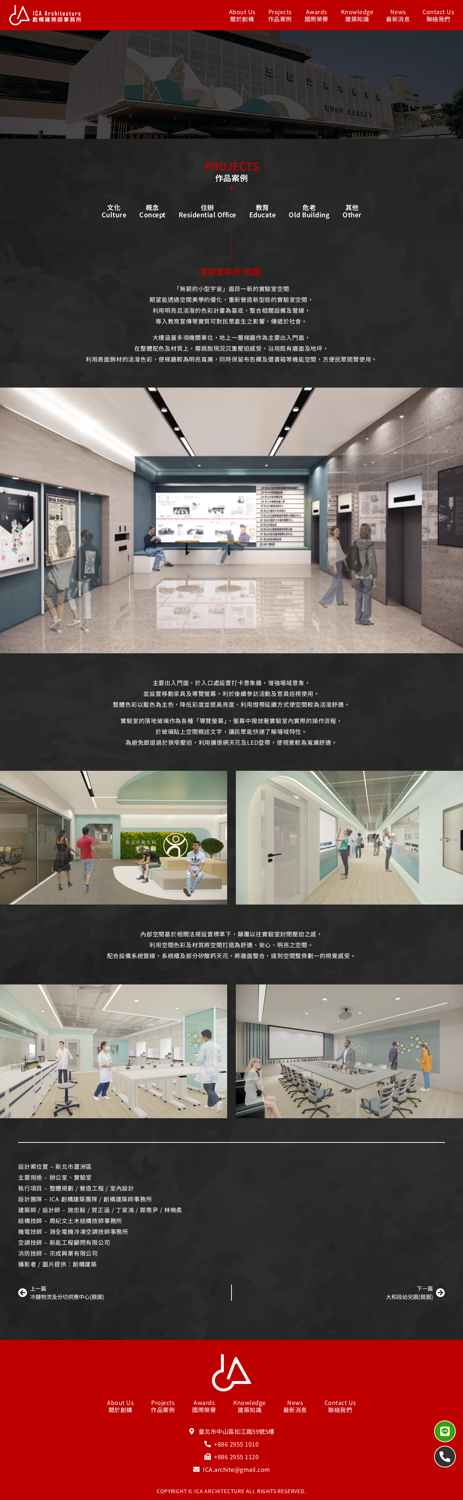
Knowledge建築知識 (357, 15)
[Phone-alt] (445, 1456)
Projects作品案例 (280, 15)
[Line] (445, 1431)
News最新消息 (398, 15)
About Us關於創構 (242, 15)
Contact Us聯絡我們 (438, 15)
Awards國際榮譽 (316, 15)
